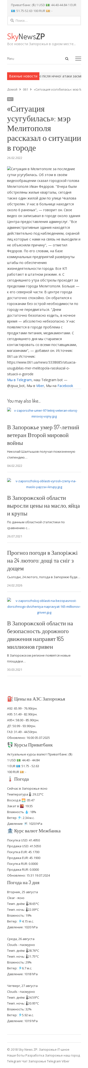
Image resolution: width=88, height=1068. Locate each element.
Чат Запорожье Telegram (41, 1061)
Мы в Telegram (19, 379)
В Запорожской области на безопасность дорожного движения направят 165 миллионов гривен (40, 634)
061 (10, 99)
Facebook (65, 385)
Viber (40, 385)
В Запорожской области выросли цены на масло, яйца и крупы (43, 505)
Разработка (35, 1055)
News (26, 36)
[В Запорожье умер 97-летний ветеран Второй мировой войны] (44, 410)
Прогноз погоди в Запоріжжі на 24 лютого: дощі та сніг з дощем (42, 560)
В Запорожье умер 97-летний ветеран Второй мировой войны (43, 434)
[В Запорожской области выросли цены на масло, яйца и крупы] (44, 481)
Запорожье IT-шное (54, 1049)
